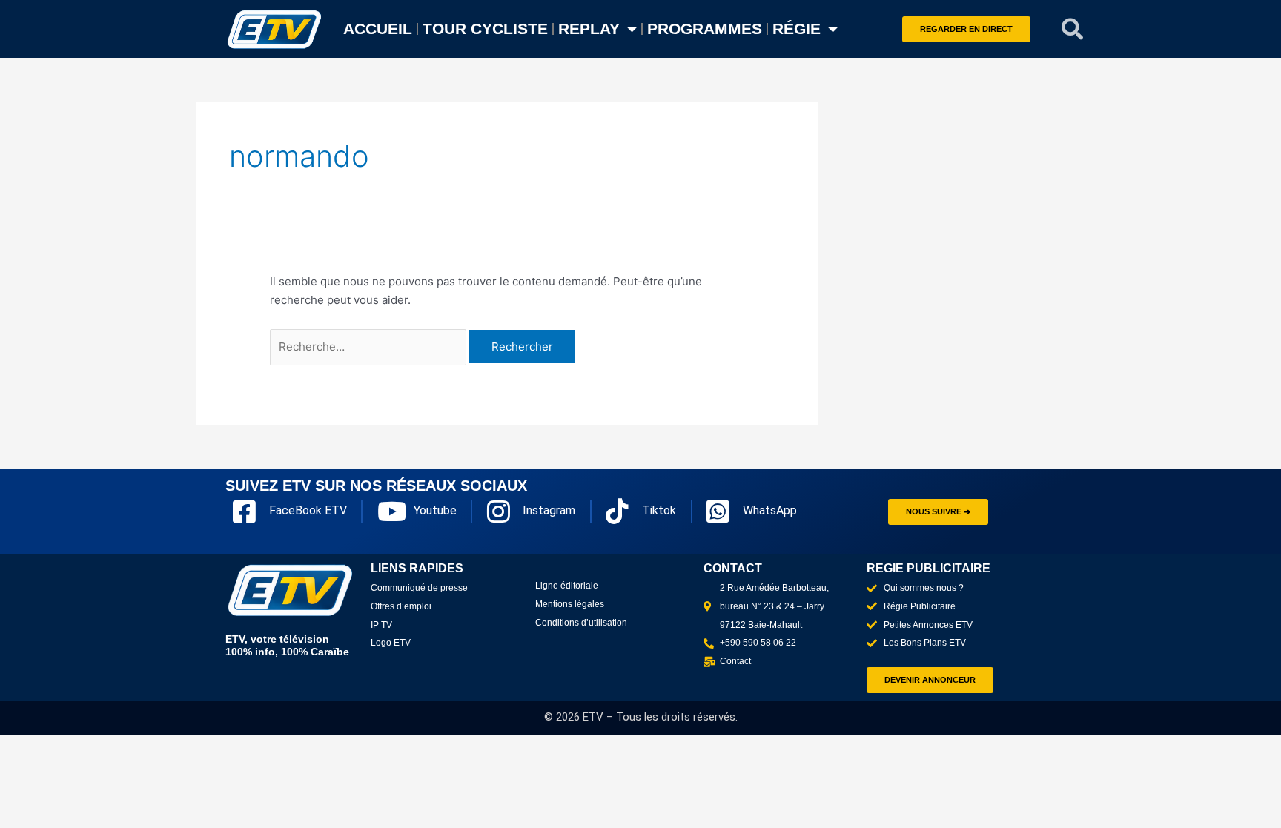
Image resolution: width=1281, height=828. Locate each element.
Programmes (704, 28)
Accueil (377, 28)
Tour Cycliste (485, 28)
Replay (589, 28)
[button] (1072, 28)
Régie (796, 28)
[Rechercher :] (369, 347)
